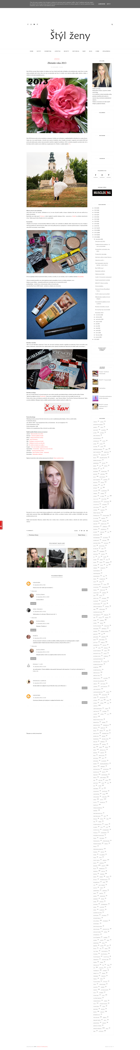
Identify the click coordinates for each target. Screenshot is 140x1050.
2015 (95, 232)
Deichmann (96, 521)
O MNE (97, 51)
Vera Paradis (38, 609)
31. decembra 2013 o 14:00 (42, 623)
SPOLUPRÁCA (106, 51)
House (100, 617)
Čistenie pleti (96, 515)
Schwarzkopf (104, 904)
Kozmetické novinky (98, 664)
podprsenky (104, 832)
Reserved (95, 871)
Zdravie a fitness (97, 1025)
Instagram (95, 628)
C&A (101, 488)
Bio (101, 468)
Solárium (104, 915)
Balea (94, 457)
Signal (94, 907)
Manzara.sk (106, 725)
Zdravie (104, 1023)
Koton (105, 661)
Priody (95, 846)
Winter (95, 1012)
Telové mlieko (96, 956)
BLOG (90, 51)
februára (98, 335)
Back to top (109, 1046)
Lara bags (95, 694)
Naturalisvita (96, 769)
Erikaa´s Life (38, 664)
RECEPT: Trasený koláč (105, 380)
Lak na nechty (104, 686)
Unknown (36, 582)
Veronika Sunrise (39, 680)
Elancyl (103, 554)
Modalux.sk (103, 750)
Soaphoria (95, 915)
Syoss (103, 943)
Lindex (106, 708)
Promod (95, 852)
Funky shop (96, 592)
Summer (105, 937)
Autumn (95, 446)
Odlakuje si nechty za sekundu (36, 443)
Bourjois (95, 485)
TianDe (101, 962)
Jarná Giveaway (34, 439)
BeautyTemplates (42, 1046)
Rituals (95, 879)
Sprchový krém (97, 932)
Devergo (95, 529)
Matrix (101, 730)
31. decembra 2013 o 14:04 (42, 597)
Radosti (105, 860)
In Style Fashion (97, 626)
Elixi (99, 557)
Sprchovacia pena (97, 926)
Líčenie (101, 703)
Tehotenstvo (104, 951)
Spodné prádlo (97, 918)
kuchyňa (105, 678)
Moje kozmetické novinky (37, 437)
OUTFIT (39, 51)
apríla (97, 330)
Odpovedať (84, 589)
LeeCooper (104, 694)
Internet (95, 631)
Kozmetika (81, 276)
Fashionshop (96, 576)
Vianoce (95, 990)
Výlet (94, 1003)
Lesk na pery (102, 697)
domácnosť (96, 540)
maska (94, 730)
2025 (95, 210)
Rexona (95, 874)
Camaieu (95, 493)
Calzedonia (104, 490)
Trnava (95, 979)
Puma (94, 857)
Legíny (94, 697)
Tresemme (95, 976)
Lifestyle (57, 58)
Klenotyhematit (97, 650)
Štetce (94, 948)
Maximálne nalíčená (37, 454)
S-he (94, 885)
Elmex (104, 557)
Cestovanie (106, 501)
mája (97, 328)
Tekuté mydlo (104, 954)
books (102, 482)
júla (96, 323)
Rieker (94, 876)
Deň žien (104, 521)
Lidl (108, 703)
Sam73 (101, 888)
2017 (95, 228)
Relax (94, 868)
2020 (95, 221)
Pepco (101, 819)
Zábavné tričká (96, 1020)
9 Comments (29, 530)
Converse (104, 504)
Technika (95, 954)
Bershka (95, 468)
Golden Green (96, 603)
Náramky (103, 766)
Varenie (102, 987)
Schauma (95, 904)
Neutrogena (104, 774)
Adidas (101, 421)
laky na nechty (96, 689)
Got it (109, 4)
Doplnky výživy (97, 543)
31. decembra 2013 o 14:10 (42, 652)
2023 (95, 214)
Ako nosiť (95, 430)
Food (105, 584)
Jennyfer (104, 637)
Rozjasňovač (96, 882)
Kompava (106, 656)
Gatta (100, 595)
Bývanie (95, 488)
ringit (107, 876)
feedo (94, 579)
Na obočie (103, 761)
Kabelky (103, 642)
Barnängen (96, 463)
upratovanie (102, 984)
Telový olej (106, 956)
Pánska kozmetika (97, 808)
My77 (103, 758)
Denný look (103, 523)
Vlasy (103, 995)
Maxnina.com (105, 733)
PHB (94, 821)
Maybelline (96, 736)
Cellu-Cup (95, 499)
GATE (94, 595)
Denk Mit (95, 523)
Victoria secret (104, 990)
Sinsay (94, 910)
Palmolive (102, 802)
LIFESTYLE (57, 51)
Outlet (95, 802)
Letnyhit (95, 700)
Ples (102, 827)
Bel (100, 466)
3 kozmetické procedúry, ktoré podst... (55, 563)
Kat (94, 648)
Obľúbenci (95, 788)
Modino (95, 752)
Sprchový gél (106, 929)
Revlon (103, 871)
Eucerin (95, 565)
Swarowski (96, 943)
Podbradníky (106, 830)
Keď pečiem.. (102, 388)
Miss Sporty (96, 744)
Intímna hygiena (104, 631)
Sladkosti (102, 910)
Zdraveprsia (96, 1023)
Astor (103, 441)
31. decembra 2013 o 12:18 (39, 638)
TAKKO (106, 948)
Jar (102, 634)
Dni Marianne (96, 537)
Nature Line (96, 772)
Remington (102, 868)
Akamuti (95, 427)
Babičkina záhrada (97, 449)
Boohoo (95, 482)
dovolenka (102, 546)
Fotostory (96, 587)
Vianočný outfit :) (99, 260)
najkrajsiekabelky (104, 763)
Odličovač (104, 791)
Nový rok (95, 783)
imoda (101, 623)
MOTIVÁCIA (76, 51)
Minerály (102, 741)
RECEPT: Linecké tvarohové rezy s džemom (103, 406)
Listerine (104, 711)
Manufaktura (96, 725)
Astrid (94, 443)
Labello (95, 683)
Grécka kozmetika (97, 606)
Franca (95, 590)
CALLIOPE (95, 490)
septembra (98, 319)
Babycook (106, 452)
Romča (35, 635)
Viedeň (74, 216)
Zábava (104, 1017)
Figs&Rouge (102, 579)
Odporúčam (96, 794)
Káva (99, 648)
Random (102, 863)
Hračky (106, 617)
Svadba (95, 940)
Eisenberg (102, 551)
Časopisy (102, 510)
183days (95, 421)
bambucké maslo (97, 460)
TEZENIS (95, 962)
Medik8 (103, 736)
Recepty (103, 865)
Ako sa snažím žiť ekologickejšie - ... (75, 564)
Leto (102, 700)
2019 (95, 223)
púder (94, 854)
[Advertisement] (70, 13)
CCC (108, 496)
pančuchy (95, 805)
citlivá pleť (96, 504)
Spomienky (105, 921)
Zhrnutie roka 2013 (100, 241)
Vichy (94, 992)
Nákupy (95, 766)
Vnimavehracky (97, 1001)
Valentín (95, 987)
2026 (95, 208)
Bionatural (104, 471)
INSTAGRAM (102, 177)
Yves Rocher (96, 1017)
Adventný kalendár (98, 424)
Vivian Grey (96, 995)
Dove (94, 546)
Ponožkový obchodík (98, 835)
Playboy (95, 827)
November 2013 (99, 312)
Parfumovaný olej (97, 813)
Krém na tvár (96, 675)
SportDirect (96, 923)
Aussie (101, 443)
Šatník (101, 945)
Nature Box (106, 769)
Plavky (106, 824)
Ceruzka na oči (96, 501)
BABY (84, 51)
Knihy (105, 650)
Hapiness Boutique (97, 612)
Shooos (101, 901)
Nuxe (103, 783)
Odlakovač (96, 791)
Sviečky (101, 940)
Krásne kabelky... (99, 286)
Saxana (95, 896)
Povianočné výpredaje (100, 254)
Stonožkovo (96, 934)
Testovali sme (105, 959)
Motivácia (95, 758)
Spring (105, 932)
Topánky (105, 970)
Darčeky (103, 518)
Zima (94, 1031)
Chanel (95, 623)
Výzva (103, 1006)
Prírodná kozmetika (98, 849)
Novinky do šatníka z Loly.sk (102, 306)
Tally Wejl (95, 951)
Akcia (102, 427)
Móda (94, 750)
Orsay (94, 799)
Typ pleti (105, 981)
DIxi (108, 532)
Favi (104, 576)
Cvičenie (95, 510)
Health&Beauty (97, 614)
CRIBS (103, 507)
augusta (98, 321)
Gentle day (96, 598)
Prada (94, 838)
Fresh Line (102, 590)
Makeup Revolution (98, 719)
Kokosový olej (96, 653)
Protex (102, 852)
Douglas (106, 543)
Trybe (101, 979)
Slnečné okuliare (97, 912)
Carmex (102, 493)
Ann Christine (96, 435)
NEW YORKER (103, 777)
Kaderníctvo (96, 645)
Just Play (95, 642)
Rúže (104, 882)
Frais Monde (105, 587)
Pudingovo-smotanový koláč (36, 441)
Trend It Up (96, 973)
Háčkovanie (102, 609)
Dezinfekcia (103, 529)
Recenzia (95, 865)
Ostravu (42, 216)
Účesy (94, 984)
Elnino (95, 559)
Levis (108, 700)
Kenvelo (106, 648)
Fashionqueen (96, 573)
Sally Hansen (102, 885)
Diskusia (102, 532)
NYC (108, 783)
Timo (108, 965)
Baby (106, 449)
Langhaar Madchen (98, 692)
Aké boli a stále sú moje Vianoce (103, 257)
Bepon (105, 466)
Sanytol (101, 893)
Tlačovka (101, 967)
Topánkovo (96, 970)
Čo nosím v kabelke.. (35, 564)
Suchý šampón (96, 937)
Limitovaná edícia (97, 708)
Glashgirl (95, 601)
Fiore (100, 581)
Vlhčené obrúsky (97, 998)
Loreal (102, 714)
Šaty (108, 945)
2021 (95, 219)
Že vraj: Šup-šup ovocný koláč (102, 309)
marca (97, 332)
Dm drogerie (96, 535)
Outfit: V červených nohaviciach (103, 277)
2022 (95, 217)
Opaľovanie (96, 796)
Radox (94, 863)
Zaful (105, 1020)
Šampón (95, 945)
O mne (99, 785)
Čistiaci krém (106, 515)
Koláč (105, 653)
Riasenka (102, 874)
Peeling (95, 819)
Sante (94, 893)
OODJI (103, 794)
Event (101, 565)
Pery (107, 819)
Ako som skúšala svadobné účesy (39, 446)
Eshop (94, 562)
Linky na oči (96, 711)
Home (31, 51)
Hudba (94, 620)
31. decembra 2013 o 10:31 (39, 611)
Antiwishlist (96, 441)
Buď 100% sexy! (99, 268)
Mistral (104, 744)
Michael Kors (105, 739)
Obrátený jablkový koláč (37, 435)
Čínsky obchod (96, 512)
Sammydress (96, 890)
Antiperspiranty (97, 438)
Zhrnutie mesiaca (97, 1028)
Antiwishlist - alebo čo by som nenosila (42, 448)
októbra (98, 317)
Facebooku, (43, 396)
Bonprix (105, 479)
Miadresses (96, 739)
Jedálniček (95, 637)
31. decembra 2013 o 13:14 (39, 666)
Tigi (103, 965)
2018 (95, 225)
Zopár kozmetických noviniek (102, 280)
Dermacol (105, 526)
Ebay (102, 548)
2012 (95, 339)
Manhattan (96, 722)
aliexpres (103, 430)
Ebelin (94, 551)
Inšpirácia (104, 628)
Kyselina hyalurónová (98, 681)
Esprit (101, 562)
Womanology (96, 1014)
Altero (95, 432)
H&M (94, 609)
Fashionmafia (96, 570)
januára (97, 337)
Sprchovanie (96, 929)
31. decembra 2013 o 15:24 (39, 683)
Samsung (104, 890)
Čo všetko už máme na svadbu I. (37, 445)
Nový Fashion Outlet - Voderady (41, 452)
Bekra (94, 466)
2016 (95, 230)
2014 (95, 234)
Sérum (102, 899)
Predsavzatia (96, 841)
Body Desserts (96, 479)
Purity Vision (96, 860)
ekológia (95, 554)
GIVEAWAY (104, 598)
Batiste (103, 463)
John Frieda (102, 639)
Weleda (103, 1009)
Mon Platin (101, 755)
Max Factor (96, 733)
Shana (94, 901)
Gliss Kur (103, 601)
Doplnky (104, 540)
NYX (94, 785)
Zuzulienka (40, 594)
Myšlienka (95, 761)
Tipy (94, 967)
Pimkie (99, 821)
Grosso (107, 606)
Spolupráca (96, 921)
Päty (105, 816)
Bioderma (95, 471)
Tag (100, 948)
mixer (100, 747)
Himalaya (106, 614)
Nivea (106, 780)
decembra (98, 239)
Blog (94, 477)
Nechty (103, 772)
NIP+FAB (100, 780)
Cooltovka (96, 507)
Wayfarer (95, 1009)
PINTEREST (109, 177)
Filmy (94, 581)
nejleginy (95, 774)
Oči (102, 788)
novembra (98, 314)
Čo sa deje (95, 518)
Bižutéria (102, 474)
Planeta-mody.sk (97, 824)
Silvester (102, 907)
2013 (95, 237)
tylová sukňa (96, 981)
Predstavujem (106, 841)
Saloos (95, 888)
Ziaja (107, 1028)
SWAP (108, 940)
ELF (94, 557)
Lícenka (95, 703)
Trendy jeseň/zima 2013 (38, 450)
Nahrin (95, 763)
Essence (107, 562)
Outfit (101, 799)
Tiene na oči (96, 965)
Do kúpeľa (105, 537)
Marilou (95, 728)
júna (97, 326)
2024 (95, 212)
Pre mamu (102, 838)
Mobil (106, 747)
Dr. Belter (95, 548)
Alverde (102, 432)
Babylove (95, 455)
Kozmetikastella (97, 670)
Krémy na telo (96, 678)
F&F (107, 565)
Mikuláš (95, 741)
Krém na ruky (96, 672)
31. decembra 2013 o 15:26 (39, 697)
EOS (107, 559)
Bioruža (95, 474)
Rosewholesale (104, 879)
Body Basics (102, 477)
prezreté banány (97, 843)
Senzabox (95, 899)
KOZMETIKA (48, 51)
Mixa (94, 747)
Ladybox (95, 686)
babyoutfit (103, 455)
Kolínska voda (96, 656)
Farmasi (95, 568)
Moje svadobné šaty (59, 458)
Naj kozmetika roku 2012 (37, 433)
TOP (108, 967)
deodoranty (96, 526)
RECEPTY (66, 51)
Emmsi (101, 559)
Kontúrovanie (96, 661)
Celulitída (103, 499)
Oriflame (104, 796)
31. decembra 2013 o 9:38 (39, 585)
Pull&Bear (102, 854)
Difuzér (95, 532)
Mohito (102, 752)
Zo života (101, 1031)
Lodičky (95, 714)
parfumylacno (96, 816)
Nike (94, 780)
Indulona (106, 626)
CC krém (102, 496)
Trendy (103, 973)
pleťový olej (96, 830)
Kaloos (104, 645)
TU (69, 144)
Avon (101, 446)
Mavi (107, 730)
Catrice (95, 496)
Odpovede (34, 591)
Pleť (107, 827)
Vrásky (105, 1001)
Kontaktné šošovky (98, 659)
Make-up (95, 717)
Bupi (102, 485)
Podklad (95, 832)
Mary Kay (103, 728)
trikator (103, 976)
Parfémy (95, 810)
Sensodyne (102, 896)
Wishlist (102, 1012)
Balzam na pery (103, 457)
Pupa (100, 857)
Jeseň (94, 639)
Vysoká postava (103, 1003)
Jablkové (95, 634)
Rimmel (101, 876)
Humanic (102, 620)
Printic (106, 843)
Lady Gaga (102, 683)
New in (94, 777)
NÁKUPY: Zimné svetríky (101, 283)
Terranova (96, 959)
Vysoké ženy (96, 1006)
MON (94, 755)
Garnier (104, 592)
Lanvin (107, 692)
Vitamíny (101, 992)
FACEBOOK (95, 177)
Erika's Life (35, 671)
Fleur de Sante (96, 584)
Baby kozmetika (97, 452)
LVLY (108, 714)
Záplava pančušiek (99, 274)
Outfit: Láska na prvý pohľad (102, 294)
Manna (103, 722)
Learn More (101, 4)
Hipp (94, 617)
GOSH (104, 603)
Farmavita (102, 568)
